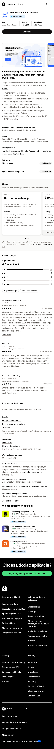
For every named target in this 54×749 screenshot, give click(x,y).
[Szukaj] (46, 4)
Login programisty (10, 716)
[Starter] (25, 238)
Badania (5, 681)
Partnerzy (32, 681)
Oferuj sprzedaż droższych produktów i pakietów (38, 624)
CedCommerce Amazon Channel (23, 527)
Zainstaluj (27, 32)
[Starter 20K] (28, 238)
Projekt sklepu (8, 623)
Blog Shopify (8, 677)
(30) (27, 25)
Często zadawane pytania (13, 424)
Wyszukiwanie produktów (14, 609)
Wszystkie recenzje (29, 291)
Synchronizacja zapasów (13, 172)
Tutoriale (6, 428)
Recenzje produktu (36, 616)
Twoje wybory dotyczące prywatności (19, 741)
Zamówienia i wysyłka (12, 618)
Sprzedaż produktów (11, 613)
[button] (27, 517)
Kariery (31, 667)
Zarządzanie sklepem (11, 633)
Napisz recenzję (10, 291)
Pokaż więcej (6, 335)
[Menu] (50, 4)
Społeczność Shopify (11, 672)
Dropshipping (34, 607)
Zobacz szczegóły (10, 501)
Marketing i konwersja (12, 628)
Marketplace (8, 163)
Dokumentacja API (10, 667)
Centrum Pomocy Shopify (13, 662)
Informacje (32, 662)
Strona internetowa (11, 446)
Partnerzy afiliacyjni (36, 686)
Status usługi (34, 696)
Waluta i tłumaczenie (37, 645)
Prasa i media (34, 677)
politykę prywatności (32, 472)
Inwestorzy (33, 672)
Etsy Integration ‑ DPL (19, 541)
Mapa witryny (8, 735)
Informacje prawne (36, 691)
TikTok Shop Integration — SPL (22, 512)
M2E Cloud (38, 25)
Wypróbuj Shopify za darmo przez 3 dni (27, 573)
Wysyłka (31, 641)
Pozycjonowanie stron (38, 636)
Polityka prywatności (11, 420)
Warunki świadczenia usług (14, 722)
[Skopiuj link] (21, 300)
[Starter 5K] (27, 238)
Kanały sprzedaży (10, 604)
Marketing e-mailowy (37, 631)
